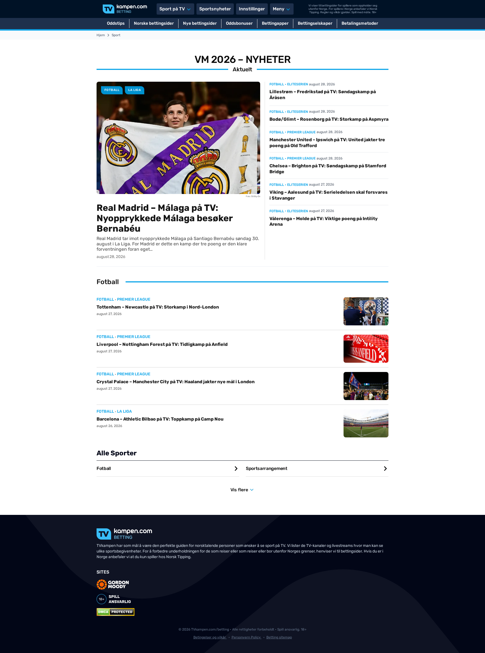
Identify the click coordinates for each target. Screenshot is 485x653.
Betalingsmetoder (360, 23)
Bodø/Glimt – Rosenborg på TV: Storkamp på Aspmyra (328, 119)
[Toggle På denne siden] (473, 641)
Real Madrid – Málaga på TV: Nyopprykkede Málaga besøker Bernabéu (165, 218)
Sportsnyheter (215, 9)
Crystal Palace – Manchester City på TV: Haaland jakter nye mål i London (176, 381)
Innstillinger (252, 9)
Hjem (101, 35)
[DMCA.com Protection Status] (115, 612)
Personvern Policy (247, 637)
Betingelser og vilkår (210, 637)
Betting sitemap (279, 637)
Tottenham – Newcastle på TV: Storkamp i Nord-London (158, 307)
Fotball (111, 90)
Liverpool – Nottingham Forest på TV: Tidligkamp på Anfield (162, 344)
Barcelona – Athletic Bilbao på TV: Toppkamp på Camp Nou (160, 419)
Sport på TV (172, 9)
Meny (278, 9)
